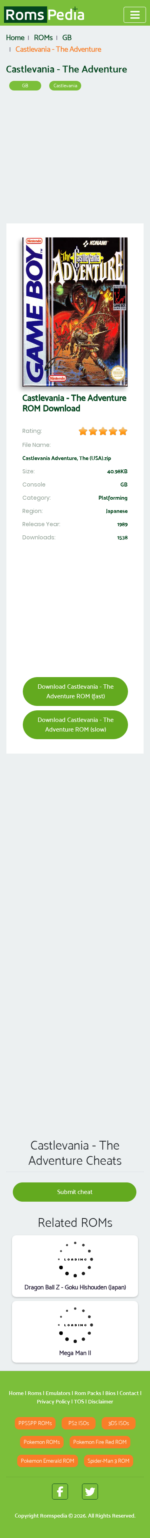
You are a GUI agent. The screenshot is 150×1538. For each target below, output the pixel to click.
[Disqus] (75, 1017)
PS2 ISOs (78, 1423)
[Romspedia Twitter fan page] (90, 1492)
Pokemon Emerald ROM (47, 1461)
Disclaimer (100, 1401)
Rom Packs (87, 1393)
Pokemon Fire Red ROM (100, 1442)
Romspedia (53, 1515)
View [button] (75, 1259)
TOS (79, 1401)
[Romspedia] (44, 15)
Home (16, 1393)
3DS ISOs (118, 1423)
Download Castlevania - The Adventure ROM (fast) (76, 691)
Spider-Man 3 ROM (109, 1461)
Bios (110, 1393)
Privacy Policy (53, 1401)
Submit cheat (74, 1192)
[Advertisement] (75, 160)
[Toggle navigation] (135, 15)
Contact (129, 1393)
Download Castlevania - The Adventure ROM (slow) (76, 724)
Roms (35, 1393)
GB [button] (25, 85)
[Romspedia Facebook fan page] (60, 1492)
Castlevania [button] (65, 85)
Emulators (58, 1393)
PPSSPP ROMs (35, 1423)
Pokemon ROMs (42, 1442)
